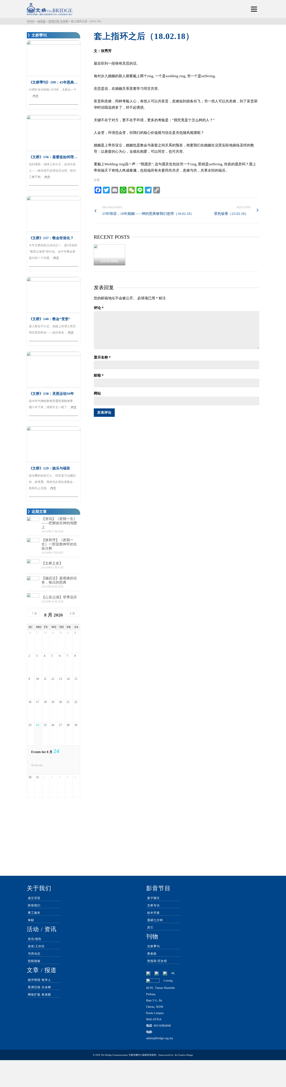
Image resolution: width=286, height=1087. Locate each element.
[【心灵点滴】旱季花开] (33, 599)
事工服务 (34, 912)
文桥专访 (153, 905)
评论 (99, 308)
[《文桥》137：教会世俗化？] (53, 214)
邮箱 (99, 375)
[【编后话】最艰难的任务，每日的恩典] (33, 582)
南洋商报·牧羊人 (39, 979)
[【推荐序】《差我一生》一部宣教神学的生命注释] (33, 544)
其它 (150, 927)
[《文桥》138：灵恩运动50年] (53, 369)
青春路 (152, 953)
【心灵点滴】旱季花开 (59, 597)
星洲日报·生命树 (39, 987)
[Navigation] (254, 9)
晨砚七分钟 (155, 920)
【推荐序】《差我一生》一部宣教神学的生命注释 (59, 544)
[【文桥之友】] (33, 565)
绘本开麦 (153, 912)
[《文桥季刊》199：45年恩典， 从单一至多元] (53, 58)
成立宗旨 (34, 898)
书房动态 (34, 953)
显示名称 (102, 357)
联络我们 (34, 905)
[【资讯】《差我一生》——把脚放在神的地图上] (33, 523)
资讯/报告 (34, 939)
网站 (97, 393)
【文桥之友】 (52, 563)
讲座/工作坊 (36, 946)
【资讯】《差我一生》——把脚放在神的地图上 (59, 523)
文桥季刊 (153, 946)
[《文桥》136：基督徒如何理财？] (53, 133)
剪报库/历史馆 (157, 961)
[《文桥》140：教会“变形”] (53, 295)
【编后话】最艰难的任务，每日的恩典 (59, 580)
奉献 (31, 920)
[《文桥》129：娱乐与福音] (53, 444)
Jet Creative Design (184, 1055)
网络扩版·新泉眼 (39, 994)
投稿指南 (34, 961)
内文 (36, 96)
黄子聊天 (153, 898)
